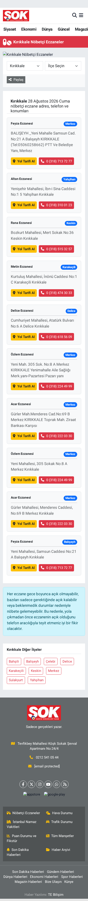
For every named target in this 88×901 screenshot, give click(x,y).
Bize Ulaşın (53, 882)
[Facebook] (23, 784)
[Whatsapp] (56, 784)
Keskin (36, 671)
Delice (67, 661)
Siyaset (9, 29)
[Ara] (74, 15)
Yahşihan (37, 680)
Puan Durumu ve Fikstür (22, 838)
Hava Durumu (62, 813)
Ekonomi (28, 29)
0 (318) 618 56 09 (59, 337)
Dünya (47, 29)
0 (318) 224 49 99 (59, 386)
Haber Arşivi (61, 850)
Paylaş (18, 80)
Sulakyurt (16, 680)
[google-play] (54, 795)
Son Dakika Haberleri (18, 852)
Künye (68, 882)
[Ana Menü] (81, 15)
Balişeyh (32, 661)
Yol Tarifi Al (26, 161)
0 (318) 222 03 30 (59, 436)
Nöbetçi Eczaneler (26, 813)
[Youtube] (48, 784)
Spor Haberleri (72, 877)
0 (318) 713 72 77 (59, 161)
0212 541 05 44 (47, 757)
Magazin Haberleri (28, 882)
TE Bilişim (55, 895)
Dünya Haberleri (15, 877)
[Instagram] (40, 784)
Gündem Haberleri (60, 872)
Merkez (53, 671)
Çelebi (50, 661)
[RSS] (65, 784)
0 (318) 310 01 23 (59, 205)
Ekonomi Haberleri (44, 877)
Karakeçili (16, 671)
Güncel (63, 29)
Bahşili (14, 661)
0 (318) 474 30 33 (59, 293)
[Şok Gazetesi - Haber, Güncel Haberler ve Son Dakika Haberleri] (16, 15)
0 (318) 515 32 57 (59, 249)
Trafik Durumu (61, 822)
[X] (31, 784)
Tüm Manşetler (62, 836)
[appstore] (31, 795)
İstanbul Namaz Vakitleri (22, 824)
